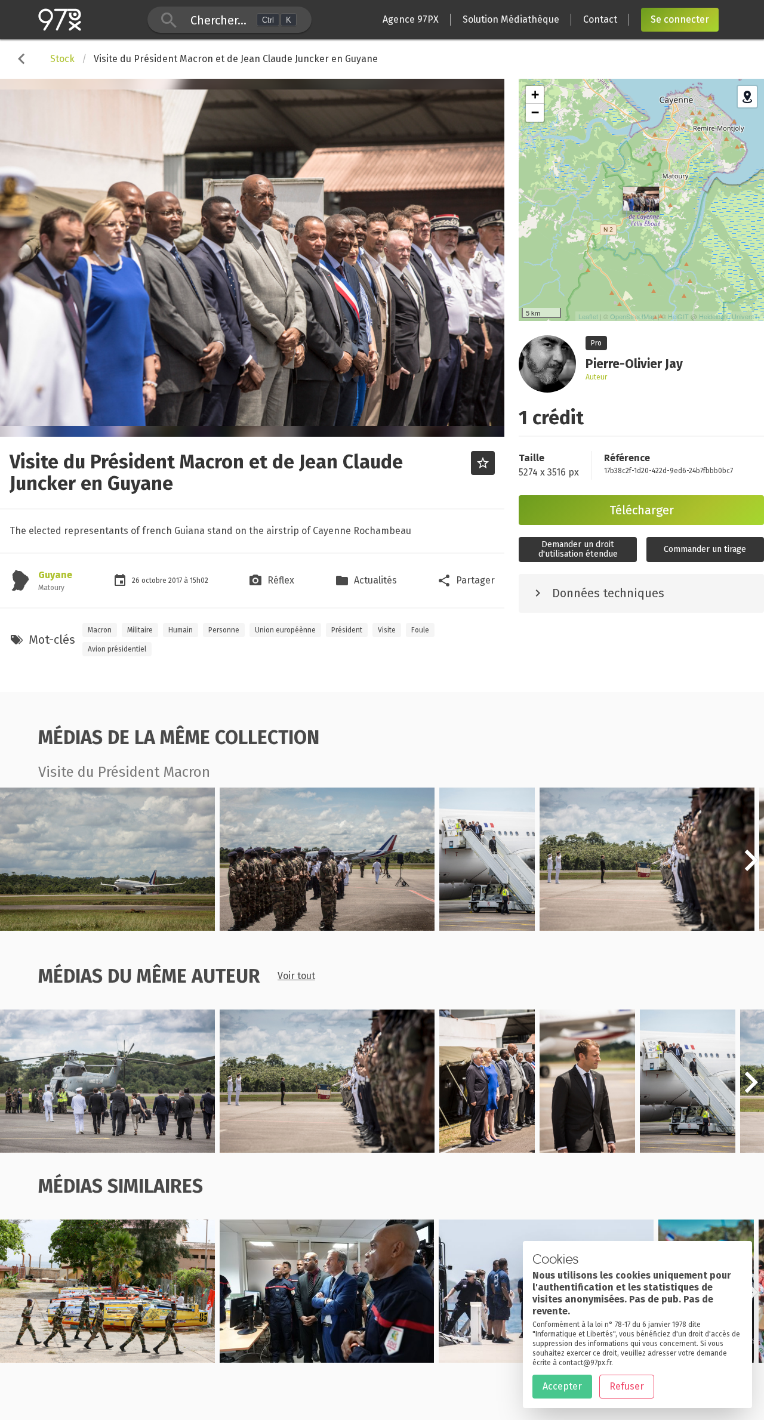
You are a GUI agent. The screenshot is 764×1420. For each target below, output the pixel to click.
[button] (751, 867)
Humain (180, 630)
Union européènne (285, 630)
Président (346, 630)
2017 (176, 580)
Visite (387, 630)
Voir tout (296, 975)
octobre (154, 580)
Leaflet (588, 316)
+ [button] (535, 94)
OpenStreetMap (633, 316)
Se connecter (680, 19)
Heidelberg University (730, 316)
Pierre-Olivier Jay (65, 923)
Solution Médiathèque (511, 19)
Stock (62, 58)
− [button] (535, 112)
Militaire (140, 630)
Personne (223, 630)
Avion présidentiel (117, 649)
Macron (100, 630)
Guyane (55, 575)
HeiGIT (678, 316)
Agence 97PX (411, 19)
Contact (600, 19)
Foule (420, 630)
